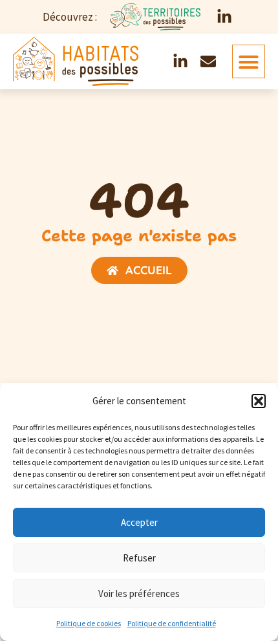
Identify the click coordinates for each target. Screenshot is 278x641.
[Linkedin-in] (224, 17)
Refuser (139, 558)
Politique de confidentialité (171, 623)
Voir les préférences (139, 593)
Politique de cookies (88, 623)
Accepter (139, 522)
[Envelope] (208, 61)
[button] (258, 401)
